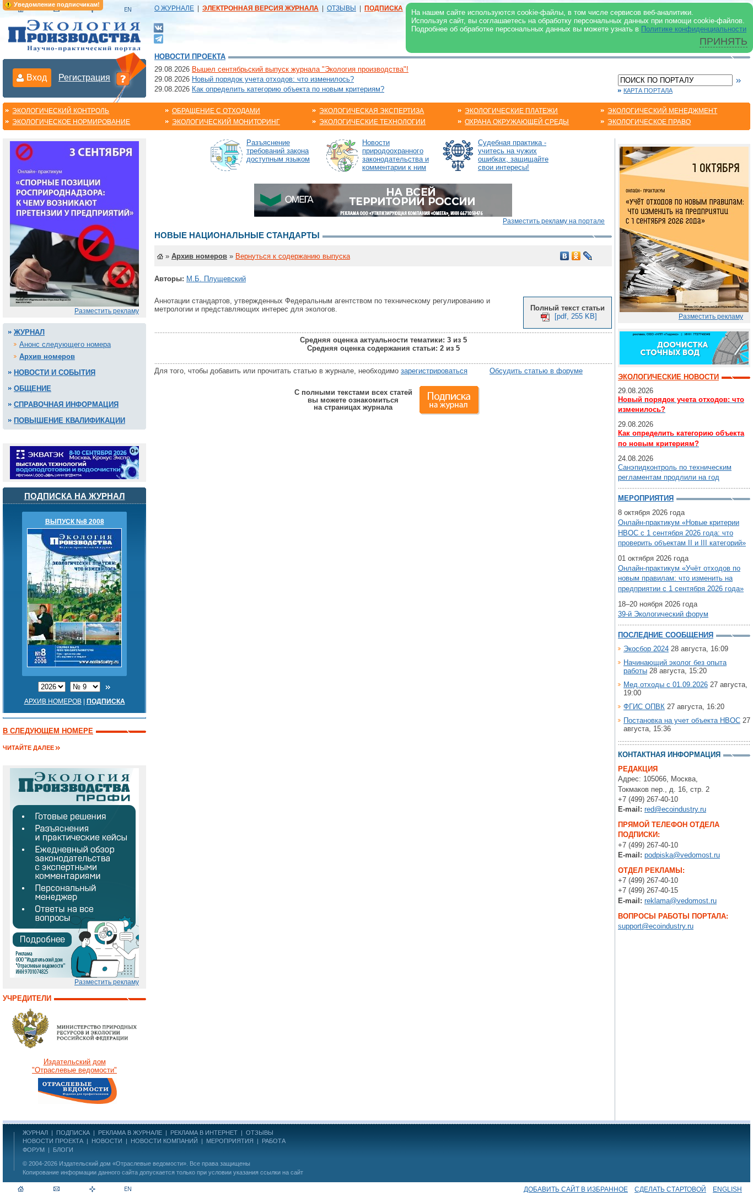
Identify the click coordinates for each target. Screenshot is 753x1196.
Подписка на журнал (74, 496)
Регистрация (84, 77)
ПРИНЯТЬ (723, 41)
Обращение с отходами (216, 111)
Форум (34, 1149)
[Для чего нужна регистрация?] (123, 78)
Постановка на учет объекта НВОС (681, 720)
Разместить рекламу (106, 311)
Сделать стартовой (670, 1189)
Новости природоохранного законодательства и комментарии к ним (395, 154)
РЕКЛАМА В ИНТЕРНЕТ (204, 1132)
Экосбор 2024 (646, 649)
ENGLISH (727, 1189)
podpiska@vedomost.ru (682, 855)
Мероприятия (646, 498)
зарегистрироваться (434, 371)
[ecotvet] (74, 872)
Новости (107, 1141)
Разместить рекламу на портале (554, 221)
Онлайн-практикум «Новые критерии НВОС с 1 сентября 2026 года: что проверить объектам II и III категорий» (682, 532)
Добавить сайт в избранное (576, 1189)
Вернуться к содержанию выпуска (292, 256)
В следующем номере (48, 731)
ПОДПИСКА (73, 1132)
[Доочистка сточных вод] (684, 347)
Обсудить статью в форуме (536, 371)
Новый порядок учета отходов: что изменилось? (273, 79)
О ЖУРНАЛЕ (174, 8)
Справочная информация (66, 404)
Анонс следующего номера (65, 344)
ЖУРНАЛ (35, 1132)
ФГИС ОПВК (644, 706)
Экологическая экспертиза (371, 111)
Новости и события (54, 372)
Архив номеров (47, 356)
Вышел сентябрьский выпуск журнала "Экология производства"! (300, 69)
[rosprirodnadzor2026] (74, 223)
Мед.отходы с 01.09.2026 (665, 684)
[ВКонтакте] (158, 27)
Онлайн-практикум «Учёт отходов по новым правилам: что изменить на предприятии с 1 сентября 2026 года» (681, 578)
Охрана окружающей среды (517, 122)
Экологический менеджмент (662, 111)
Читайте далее (28, 747)
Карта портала (648, 90)
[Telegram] (158, 38)
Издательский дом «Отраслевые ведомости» (122, 1163)
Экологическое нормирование (71, 122)
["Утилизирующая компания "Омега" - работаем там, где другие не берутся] (383, 199)
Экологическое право (649, 122)
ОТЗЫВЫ (341, 8)
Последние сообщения (665, 635)
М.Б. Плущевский (216, 279)
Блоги (63, 1149)
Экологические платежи (511, 111)
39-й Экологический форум (663, 614)
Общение (32, 388)
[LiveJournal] (588, 256)
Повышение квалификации (69, 420)
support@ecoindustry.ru (655, 926)
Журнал (29, 332)
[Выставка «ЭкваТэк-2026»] (74, 462)
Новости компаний (164, 1141)
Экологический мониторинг (226, 122)
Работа (274, 1141)
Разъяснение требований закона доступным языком (278, 150)
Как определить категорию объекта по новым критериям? (288, 89)
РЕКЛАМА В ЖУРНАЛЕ (130, 1132)
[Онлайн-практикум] (684, 228)
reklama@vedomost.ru (680, 901)
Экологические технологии (372, 122)
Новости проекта (189, 56)
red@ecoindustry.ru (675, 809)
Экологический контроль (60, 111)
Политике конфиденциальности (693, 29)
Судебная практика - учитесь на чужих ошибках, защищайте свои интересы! (513, 154)
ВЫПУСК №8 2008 (74, 521)
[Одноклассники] (576, 256)
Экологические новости (668, 377)
